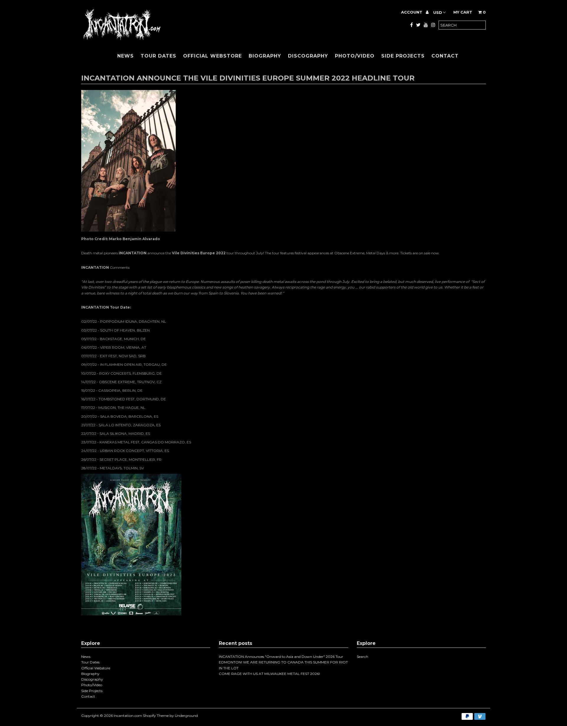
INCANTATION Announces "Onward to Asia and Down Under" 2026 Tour (281, 656)
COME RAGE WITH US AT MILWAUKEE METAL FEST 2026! (269, 673)
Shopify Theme (156, 715)
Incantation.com (128, 715)
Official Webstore (212, 56)
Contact (445, 56)
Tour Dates (158, 56)
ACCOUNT (412, 12)
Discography (308, 56)
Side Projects (403, 56)
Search (362, 656)
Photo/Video (354, 56)
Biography (265, 56)
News (125, 56)
